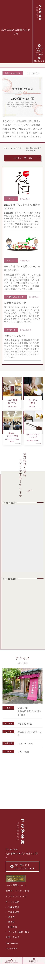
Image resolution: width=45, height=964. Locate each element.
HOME (5, 148)
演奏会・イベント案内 (17, 890)
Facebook (11, 948)
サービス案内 (13, 902)
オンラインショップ (16, 896)
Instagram (12, 942)
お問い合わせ (13, 937)
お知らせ (18, 148)
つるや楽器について (16, 885)
